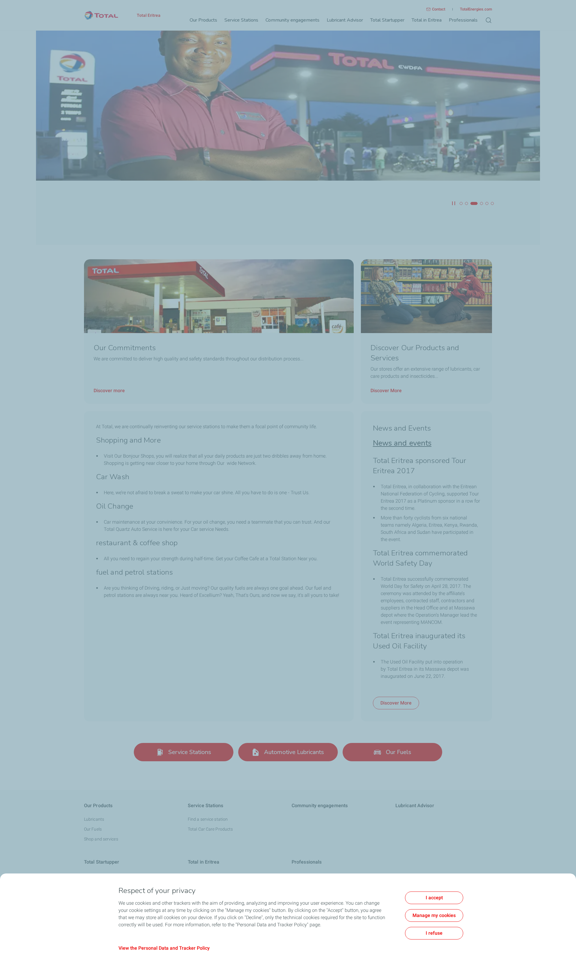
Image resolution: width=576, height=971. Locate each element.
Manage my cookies (434, 915)
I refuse (434, 933)
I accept (434, 897)
